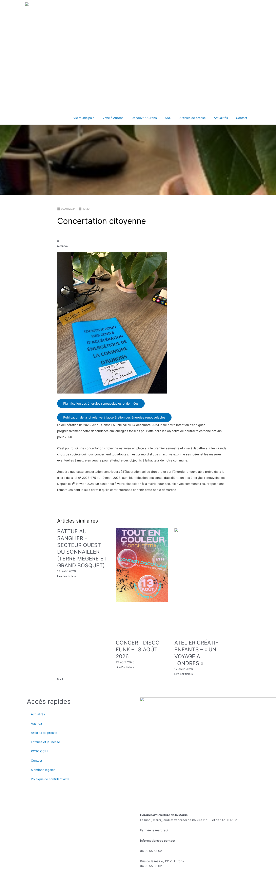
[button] (62, 242)
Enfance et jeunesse (45, 742)
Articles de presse (192, 118)
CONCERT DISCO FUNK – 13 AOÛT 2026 (138, 649)
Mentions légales (43, 770)
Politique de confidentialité (50, 779)
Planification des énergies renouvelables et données (101, 403)
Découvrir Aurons (144, 118)
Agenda (36, 723)
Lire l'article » (66, 576)
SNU (168, 118)
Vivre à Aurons (112, 118)
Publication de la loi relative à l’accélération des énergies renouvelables (114, 417)
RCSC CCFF (39, 751)
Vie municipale (83, 118)
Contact (241, 118)
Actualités (221, 118)
